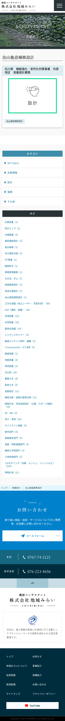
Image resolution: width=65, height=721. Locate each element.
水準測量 (13, 322)
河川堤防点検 (14, 253)
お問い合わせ (39, 684)
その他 (11, 201)
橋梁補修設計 (14, 240)
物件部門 (12, 431)
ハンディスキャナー (17, 334)
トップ (9, 656)
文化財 (11, 372)
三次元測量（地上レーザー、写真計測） (28, 303)
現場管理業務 (14, 272)
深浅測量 (13, 315)
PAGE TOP (32, 583)
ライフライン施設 (16, 425)
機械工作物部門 (15, 450)
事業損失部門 (14, 437)
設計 (9, 182)
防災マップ (13, 228)
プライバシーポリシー (44, 694)
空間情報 (12, 172)
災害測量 (12, 222)
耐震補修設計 (14, 284)
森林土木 (12, 384)
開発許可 (12, 265)
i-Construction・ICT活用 (20, 347)
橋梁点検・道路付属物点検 (21, 397)
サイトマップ (13, 694)
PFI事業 (11, 259)
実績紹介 (37, 675)
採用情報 (11, 684)
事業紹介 (37, 666)
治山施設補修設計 (14, 121)
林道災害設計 (14, 290)
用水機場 (12, 247)
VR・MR (12, 412)
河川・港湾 (14, 419)
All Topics (13, 163)
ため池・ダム (14, 278)
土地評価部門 (14, 456)
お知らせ (37, 656)
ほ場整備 (12, 234)
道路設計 (13, 391)
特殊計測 (13, 472)
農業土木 (12, 378)
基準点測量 (14, 328)
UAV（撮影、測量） (18, 309)
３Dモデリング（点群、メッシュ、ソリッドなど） (30, 464)
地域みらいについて (16, 666)
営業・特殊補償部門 (17, 444)
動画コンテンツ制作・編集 (21, 341)
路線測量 (12, 353)
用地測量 (12, 366)
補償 (9, 192)
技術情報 (11, 675)
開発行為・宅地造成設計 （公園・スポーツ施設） (29, 405)
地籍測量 (12, 359)
